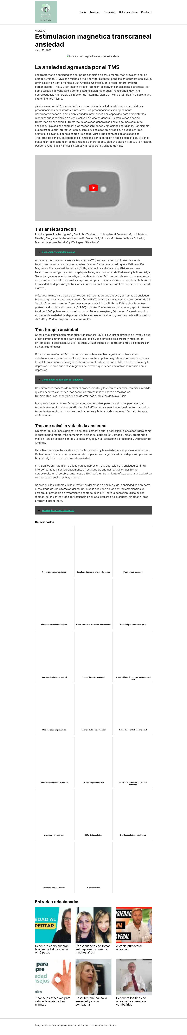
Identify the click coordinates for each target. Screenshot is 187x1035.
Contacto (146, 12)
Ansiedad (95, 12)
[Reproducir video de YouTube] (93, 188)
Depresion (109, 12)
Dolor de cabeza (128, 12)
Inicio (83, 12)
